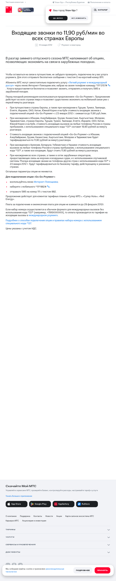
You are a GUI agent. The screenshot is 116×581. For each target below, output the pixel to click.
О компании (11, 516)
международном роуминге (43, 215)
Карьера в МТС (12, 520)
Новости (49, 516)
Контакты (38, 516)
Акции (59, 516)
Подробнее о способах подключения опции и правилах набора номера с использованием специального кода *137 (54, 222)
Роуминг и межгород (71, 45)
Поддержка (25, 516)
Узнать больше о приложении (19, 496)
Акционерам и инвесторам (34, 520)
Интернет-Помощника (46, 182)
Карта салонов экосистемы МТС (79, 516)
